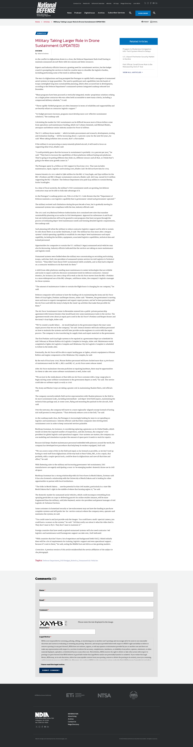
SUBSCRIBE (143, 13)
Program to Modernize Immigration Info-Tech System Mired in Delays (137, 50)
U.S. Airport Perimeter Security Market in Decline (138, 57)
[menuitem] (69, 13)
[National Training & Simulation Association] (104, 695)
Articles (47, 21)
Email (155, 21)
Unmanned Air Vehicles (88, 560)
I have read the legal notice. (53, 664)
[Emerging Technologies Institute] (75, 695)
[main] (96, 355)
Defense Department (51, 560)
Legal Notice (45, 636)
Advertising (72, 716)
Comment (44, 610)
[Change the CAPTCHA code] (66, 622)
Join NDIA (136, 3)
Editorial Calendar (98, 3)
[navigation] (96, 13)
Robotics (74, 560)
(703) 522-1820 (42, 722)
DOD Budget (65, 560)
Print (146, 21)
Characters (44, 627)
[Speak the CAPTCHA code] (66, 625)
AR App (116, 3)
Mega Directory (126, 3)
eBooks (108, 3)
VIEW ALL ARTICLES (132, 72)
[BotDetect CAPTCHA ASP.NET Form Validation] (51, 623)
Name (42, 590)
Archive (71, 719)
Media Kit (86, 3)
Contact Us (77, 3)
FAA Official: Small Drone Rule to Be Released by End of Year (137, 65)
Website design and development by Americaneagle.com (51, 739)
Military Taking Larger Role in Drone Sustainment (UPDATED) (79, 21)
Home (37, 21)
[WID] (134, 695)
